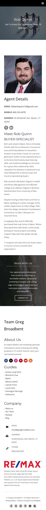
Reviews (8, 415)
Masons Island (11, 381)
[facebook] (6, 128)
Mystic (8, 378)
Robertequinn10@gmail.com (24, 106)
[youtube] (26, 360)
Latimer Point (11, 385)
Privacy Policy (11, 501)
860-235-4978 (19, 112)
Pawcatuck (9, 394)
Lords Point (10, 388)
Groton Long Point (13, 372)
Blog (7, 418)
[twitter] (11, 360)
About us (9, 408)
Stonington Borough (14, 391)
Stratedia (37, 501)
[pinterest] (21, 360)
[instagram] (16, 360)
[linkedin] (11, 128)
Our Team (9, 411)
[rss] (30, 360)
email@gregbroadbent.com (23, 430)
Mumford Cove (11, 375)
